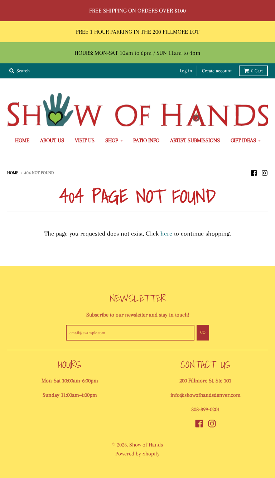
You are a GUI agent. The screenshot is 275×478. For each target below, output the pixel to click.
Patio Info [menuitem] (146, 140)
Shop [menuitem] (111, 140)
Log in (186, 70)
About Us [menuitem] (52, 140)
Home (12, 172)
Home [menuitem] (22, 140)
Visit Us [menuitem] (85, 140)
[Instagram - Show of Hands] (264, 172)
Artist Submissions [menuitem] (195, 140)
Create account (217, 70)
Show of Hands (146, 444)
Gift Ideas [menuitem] (243, 140)
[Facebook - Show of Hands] (254, 172)
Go (203, 332)
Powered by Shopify (137, 453)
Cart (257, 70)
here (166, 233)
